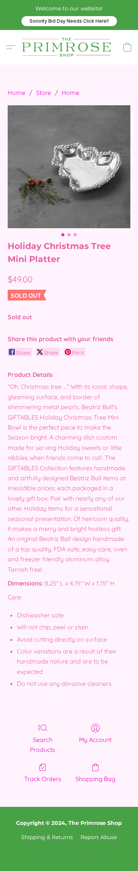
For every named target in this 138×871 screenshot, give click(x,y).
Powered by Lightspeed (69, 850)
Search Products (42, 744)
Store (43, 92)
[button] (69, 21)
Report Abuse (98, 837)
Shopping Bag (95, 779)
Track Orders (42, 779)
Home (16, 92)
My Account (95, 739)
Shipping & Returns (47, 837)
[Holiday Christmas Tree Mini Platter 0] (69, 166)
